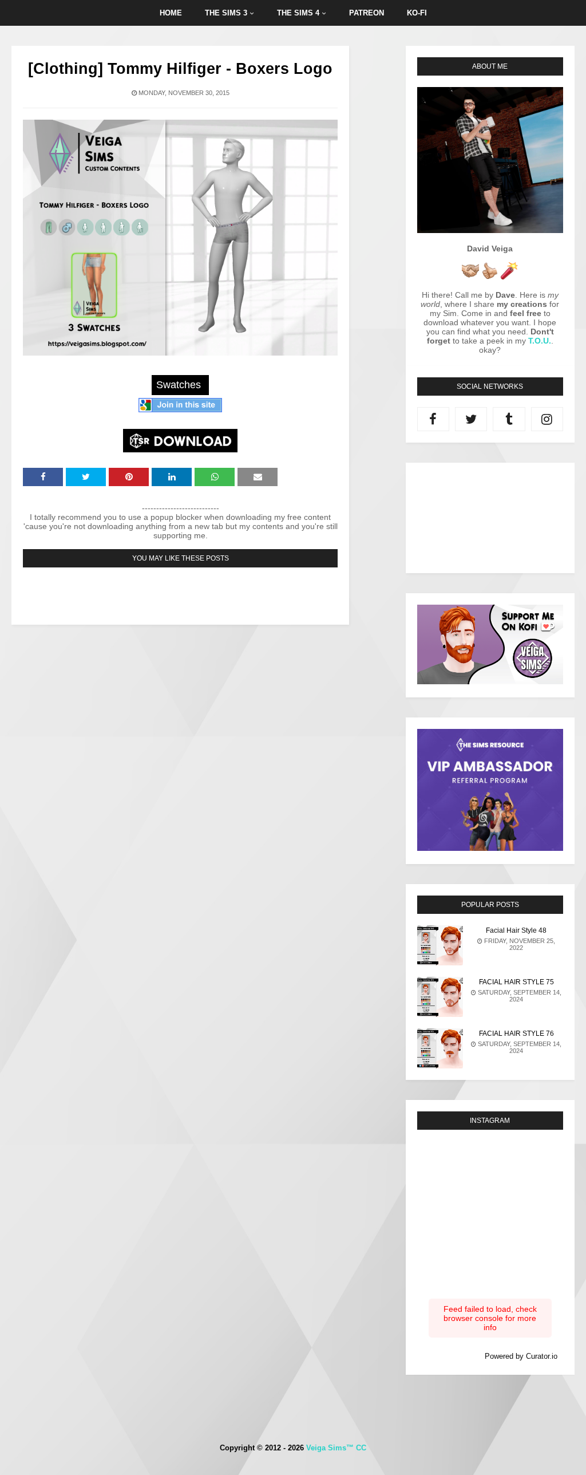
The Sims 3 (226, 13)
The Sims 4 (298, 13)
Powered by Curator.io (521, 1356)
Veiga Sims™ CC (336, 1448)
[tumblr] (509, 419)
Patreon (366, 13)
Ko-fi (417, 13)
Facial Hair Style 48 (516, 930)
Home (171, 13)
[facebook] (433, 419)
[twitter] (471, 419)
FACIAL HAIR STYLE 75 (516, 982)
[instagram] (547, 419)
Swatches (178, 385)
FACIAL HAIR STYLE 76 (516, 1034)
